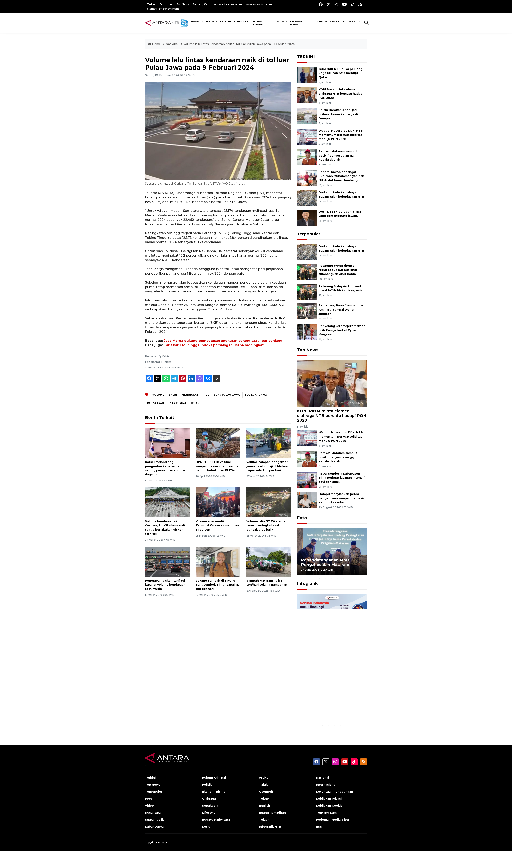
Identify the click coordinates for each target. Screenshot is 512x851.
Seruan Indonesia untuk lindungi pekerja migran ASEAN (325, 709)
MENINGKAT (190, 394)
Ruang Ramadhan (272, 812)
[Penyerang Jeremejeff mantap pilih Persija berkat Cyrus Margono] (307, 332)
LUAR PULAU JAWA (227, 394)
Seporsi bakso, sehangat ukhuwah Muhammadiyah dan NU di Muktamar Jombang (341, 176)
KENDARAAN (155, 403)
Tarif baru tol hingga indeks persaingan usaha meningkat (214, 345)
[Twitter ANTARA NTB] (329, 4)
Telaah (264, 819)
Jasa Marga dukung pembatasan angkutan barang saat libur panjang (223, 341)
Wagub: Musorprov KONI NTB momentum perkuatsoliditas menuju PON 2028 (341, 135)
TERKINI (306, 56)
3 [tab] (332, 578)
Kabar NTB (241, 21)
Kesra (206, 826)
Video (149, 805)
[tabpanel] (332, 551)
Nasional (172, 44)
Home (156, 44)
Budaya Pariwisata (216, 819)
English (264, 805)
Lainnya (353, 21)
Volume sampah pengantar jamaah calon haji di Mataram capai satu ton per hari (268, 466)
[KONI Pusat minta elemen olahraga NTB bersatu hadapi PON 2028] (307, 95)
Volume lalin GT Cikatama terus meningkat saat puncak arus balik (265, 525)
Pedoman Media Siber (332, 819)
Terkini (151, 4)
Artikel (264, 777)
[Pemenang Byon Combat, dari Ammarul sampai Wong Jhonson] (307, 311)
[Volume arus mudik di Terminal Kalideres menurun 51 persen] (218, 502)
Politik (282, 21)
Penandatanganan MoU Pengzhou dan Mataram (325, 562)
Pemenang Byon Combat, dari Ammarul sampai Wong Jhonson (341, 310)
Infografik (307, 583)
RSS (319, 826)
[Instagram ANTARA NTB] (336, 4)
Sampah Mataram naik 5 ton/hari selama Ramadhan (266, 583)
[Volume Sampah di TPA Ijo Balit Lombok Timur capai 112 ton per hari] (218, 561)
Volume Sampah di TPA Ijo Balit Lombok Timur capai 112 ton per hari (218, 585)
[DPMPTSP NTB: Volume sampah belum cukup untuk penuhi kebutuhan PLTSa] (218, 443)
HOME (195, 21)
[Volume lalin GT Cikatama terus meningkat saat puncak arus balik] (268, 502)
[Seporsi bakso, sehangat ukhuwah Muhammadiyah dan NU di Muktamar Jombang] (307, 178)
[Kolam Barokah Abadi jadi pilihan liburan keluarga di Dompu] (307, 116)
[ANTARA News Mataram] (167, 22)
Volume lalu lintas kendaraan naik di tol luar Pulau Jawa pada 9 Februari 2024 (239, 44)
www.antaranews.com (228, 4)
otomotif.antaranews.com (163, 8)
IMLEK (195, 403)
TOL (206, 394)
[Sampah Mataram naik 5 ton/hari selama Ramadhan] (268, 561)
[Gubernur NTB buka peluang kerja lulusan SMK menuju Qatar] (307, 75)
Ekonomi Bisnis (296, 23)
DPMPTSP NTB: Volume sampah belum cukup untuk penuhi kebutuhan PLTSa (217, 466)
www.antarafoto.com (259, 4)
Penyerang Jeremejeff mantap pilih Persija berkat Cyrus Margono (342, 330)
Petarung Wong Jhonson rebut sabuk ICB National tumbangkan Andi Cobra (338, 270)
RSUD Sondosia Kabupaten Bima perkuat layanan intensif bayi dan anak (342, 478)
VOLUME (158, 394)
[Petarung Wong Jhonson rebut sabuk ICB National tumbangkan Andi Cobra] (307, 271)
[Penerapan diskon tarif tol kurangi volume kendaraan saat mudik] (167, 561)
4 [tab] (338, 578)
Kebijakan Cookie (329, 805)
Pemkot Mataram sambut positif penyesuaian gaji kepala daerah (338, 156)
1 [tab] (320, 578)
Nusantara (153, 812)
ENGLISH (225, 21)
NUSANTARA (209, 21)
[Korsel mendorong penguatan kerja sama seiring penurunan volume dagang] (167, 443)
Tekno (264, 798)
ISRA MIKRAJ (177, 403)
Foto (302, 517)
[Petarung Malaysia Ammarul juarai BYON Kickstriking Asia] (307, 292)
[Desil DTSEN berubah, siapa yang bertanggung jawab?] (307, 217)
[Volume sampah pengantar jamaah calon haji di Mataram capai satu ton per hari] (268, 443)
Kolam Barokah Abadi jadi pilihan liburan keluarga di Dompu (338, 114)
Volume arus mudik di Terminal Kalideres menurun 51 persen (217, 525)
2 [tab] (326, 578)
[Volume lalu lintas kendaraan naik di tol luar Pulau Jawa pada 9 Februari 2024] (332, 383)
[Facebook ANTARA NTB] (321, 4)
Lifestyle (208, 812)
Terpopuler (166, 4)
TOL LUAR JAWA (256, 394)
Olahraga (320, 21)
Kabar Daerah (155, 826)
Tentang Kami (201, 4)
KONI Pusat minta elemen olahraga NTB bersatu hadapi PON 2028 (341, 94)
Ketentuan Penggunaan (334, 791)
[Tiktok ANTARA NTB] (352, 4)
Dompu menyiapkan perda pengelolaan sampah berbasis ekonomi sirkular (341, 498)
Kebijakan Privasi (329, 798)
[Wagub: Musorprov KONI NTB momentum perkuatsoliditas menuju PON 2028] (307, 136)
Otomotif (266, 791)
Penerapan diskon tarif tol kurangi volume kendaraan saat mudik (165, 585)
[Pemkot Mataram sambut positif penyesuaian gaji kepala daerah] (307, 157)
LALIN (173, 394)
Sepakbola (337, 21)
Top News (183, 4)
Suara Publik (154, 819)
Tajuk (263, 784)
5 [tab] (344, 578)
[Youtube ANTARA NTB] (344, 4)
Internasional (326, 784)
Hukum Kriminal (259, 23)
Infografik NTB (270, 826)
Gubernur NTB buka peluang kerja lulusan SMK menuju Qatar (340, 73)
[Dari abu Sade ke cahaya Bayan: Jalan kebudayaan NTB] (307, 198)
